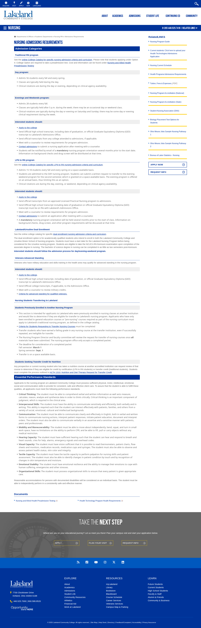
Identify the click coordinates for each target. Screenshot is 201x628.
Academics (69, 587)
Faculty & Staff (154, 594)
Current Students (156, 587)
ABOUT (105, 16)
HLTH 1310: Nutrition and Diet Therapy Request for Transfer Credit (81, 372)
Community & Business (158, 600)
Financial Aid (70, 604)
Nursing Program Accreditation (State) (165, 102)
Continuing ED (173, 16)
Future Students (155, 584)
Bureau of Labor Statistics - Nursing (164, 155)
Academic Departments (43, 36)
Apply (58, 543)
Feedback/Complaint (123, 622)
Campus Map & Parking (117, 607)
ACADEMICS (117, 16)
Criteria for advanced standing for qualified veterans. (43, 294)
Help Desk (102, 622)
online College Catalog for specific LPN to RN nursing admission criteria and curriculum (62, 165)
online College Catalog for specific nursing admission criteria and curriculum (57, 60)
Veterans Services (114, 604)
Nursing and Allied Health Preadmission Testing (35, 501)
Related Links (189, 28)
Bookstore (111, 591)
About (67, 584)
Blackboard (111, 594)
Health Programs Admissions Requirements (168, 74)
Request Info (158, 172)
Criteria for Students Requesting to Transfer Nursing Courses (47, 326)
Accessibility (136, 622)
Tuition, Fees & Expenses (160, 83)
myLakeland (18, 15)
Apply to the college (28, 128)
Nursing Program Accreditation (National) (167, 93)
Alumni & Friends (156, 597)
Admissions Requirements (74, 36)
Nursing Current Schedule (161, 65)
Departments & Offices (25, 36)
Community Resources (74, 597)
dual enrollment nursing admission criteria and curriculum (79, 234)
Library (109, 587)
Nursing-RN (58, 36)
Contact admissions (28, 146)
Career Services (113, 600)
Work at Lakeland (72, 607)
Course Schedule (114, 597)
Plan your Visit (98, 543)
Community (192, 16)
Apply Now (157, 164)
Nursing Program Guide (160, 42)
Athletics (68, 600)
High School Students (158, 591)
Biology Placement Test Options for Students (164, 121)
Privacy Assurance (149, 622)
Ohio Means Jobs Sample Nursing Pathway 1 (168, 133)
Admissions (135, 16)
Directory (111, 622)
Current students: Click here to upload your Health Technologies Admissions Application (167, 53)
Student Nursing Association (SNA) (164, 111)
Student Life (152, 16)
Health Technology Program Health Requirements (100, 501)
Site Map (94, 622)
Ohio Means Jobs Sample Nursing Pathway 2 (168, 144)
